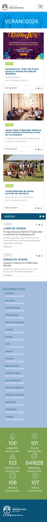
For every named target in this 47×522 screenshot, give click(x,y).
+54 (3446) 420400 (15, 296)
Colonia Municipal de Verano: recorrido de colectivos (19, 192)
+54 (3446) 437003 (15, 325)
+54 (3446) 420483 (15, 318)
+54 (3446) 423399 (14, 398)
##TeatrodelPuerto (17, 80)
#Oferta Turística (16, 141)
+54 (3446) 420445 (15, 347)
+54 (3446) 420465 (15, 303)
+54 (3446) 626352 (14, 332)
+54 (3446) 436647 (15, 383)
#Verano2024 (12, 77)
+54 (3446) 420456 (15, 419)
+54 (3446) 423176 (14, 390)
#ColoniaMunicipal (16, 200)
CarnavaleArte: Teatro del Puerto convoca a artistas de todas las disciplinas (22, 71)
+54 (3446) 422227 (14, 361)
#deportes (11, 197)
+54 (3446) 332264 (14, 405)
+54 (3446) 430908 (15, 310)
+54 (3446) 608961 (14, 376)
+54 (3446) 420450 (15, 412)
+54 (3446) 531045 (14, 354)
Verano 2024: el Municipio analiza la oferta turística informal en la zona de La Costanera (23, 132)
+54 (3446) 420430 (15, 339)
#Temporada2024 (15, 138)
